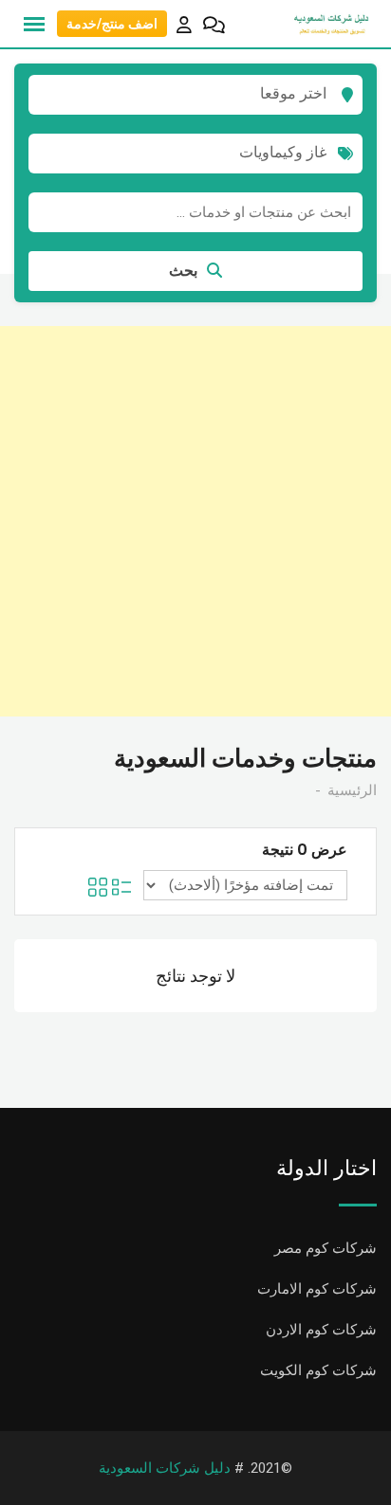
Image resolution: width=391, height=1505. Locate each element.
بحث (183, 271)
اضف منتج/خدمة (112, 23)
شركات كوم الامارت (317, 1288)
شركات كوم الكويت (318, 1370)
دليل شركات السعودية (165, 1468)
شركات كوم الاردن (321, 1329)
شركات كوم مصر (325, 1248)
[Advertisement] (195, 521)
